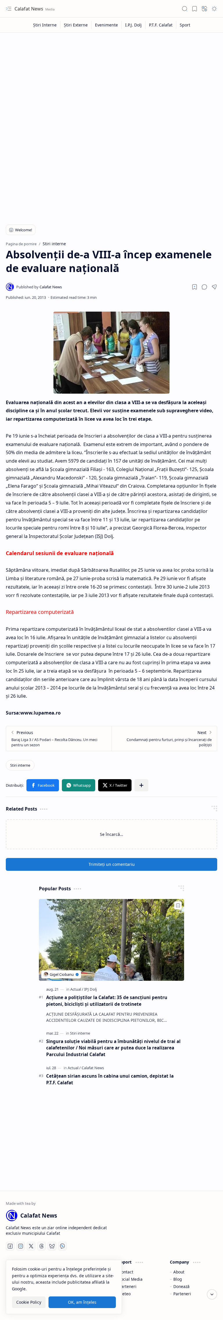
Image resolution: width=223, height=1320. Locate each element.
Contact (126, 1272)
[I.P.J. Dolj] (133, 25)
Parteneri (127, 1286)
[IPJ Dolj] (90, 989)
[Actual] (76, 989)
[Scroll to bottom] (212, 1294)
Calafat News (29, 9)
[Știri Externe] (75, 25)
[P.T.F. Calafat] (160, 25)
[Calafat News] (39, 286)
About (178, 1272)
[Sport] (185, 25)
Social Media (131, 1279)
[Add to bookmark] (178, 905)
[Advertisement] (111, 79)
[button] (8, 8)
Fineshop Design (200, 1308)
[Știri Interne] (45, 25)
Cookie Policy (28, 1302)
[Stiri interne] (20, 765)
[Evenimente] (106, 25)
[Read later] (194, 287)
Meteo (125, 1293)
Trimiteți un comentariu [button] (112, 864)
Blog (177, 1279)
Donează (181, 1286)
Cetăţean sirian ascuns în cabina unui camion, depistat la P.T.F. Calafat (110, 1079)
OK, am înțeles (82, 1302)
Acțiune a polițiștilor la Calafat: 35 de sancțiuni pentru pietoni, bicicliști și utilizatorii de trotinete (106, 1000)
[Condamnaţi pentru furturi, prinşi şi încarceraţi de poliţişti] (164, 738)
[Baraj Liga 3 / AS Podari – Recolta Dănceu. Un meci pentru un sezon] (59, 738)
